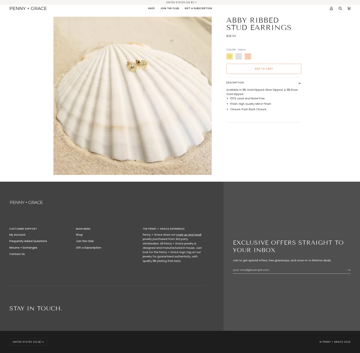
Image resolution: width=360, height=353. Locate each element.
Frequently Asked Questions (28, 241)
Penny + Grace (332, 341)
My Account (17, 235)
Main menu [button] (83, 228)
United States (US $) (180, 2)
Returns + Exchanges (23, 248)
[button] (151, 8)
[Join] (346, 270)
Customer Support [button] (23, 228)
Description (235, 82)
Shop (79, 235)
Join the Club (85, 241)
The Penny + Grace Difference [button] (164, 228)
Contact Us (17, 254)
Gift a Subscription (88, 248)
